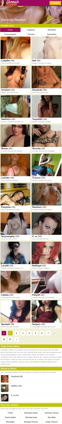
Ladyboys (31, 30)
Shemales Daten (31, 413)
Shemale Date (31, 417)
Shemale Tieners (52, 413)
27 (10, 339)
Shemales (52, 30)
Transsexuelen (10, 34)
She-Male (52, 417)
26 (4, 339)
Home (10, 30)
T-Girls (10, 413)
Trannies (31, 34)
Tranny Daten (10, 417)
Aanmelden (55, 3)
